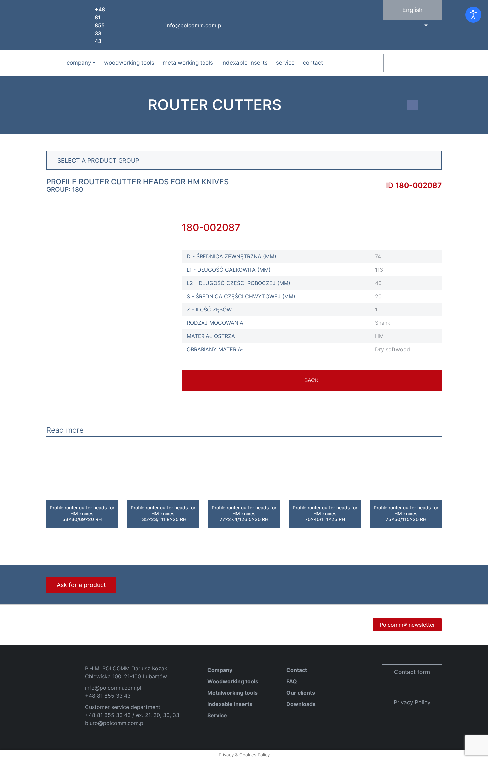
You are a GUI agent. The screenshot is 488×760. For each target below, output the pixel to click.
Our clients (300, 692)
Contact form (412, 672)
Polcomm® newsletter (407, 624)
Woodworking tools (129, 62)
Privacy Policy (412, 702)
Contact (313, 62)
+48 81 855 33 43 (100, 25)
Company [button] (79, 62)
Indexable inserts (244, 62)
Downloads (301, 704)
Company (219, 670)
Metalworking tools (188, 62)
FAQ (291, 681)
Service (285, 62)
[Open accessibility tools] (473, 15)
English (412, 9)
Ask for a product (81, 584)
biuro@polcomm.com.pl (115, 723)
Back (311, 380)
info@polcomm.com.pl (194, 25)
